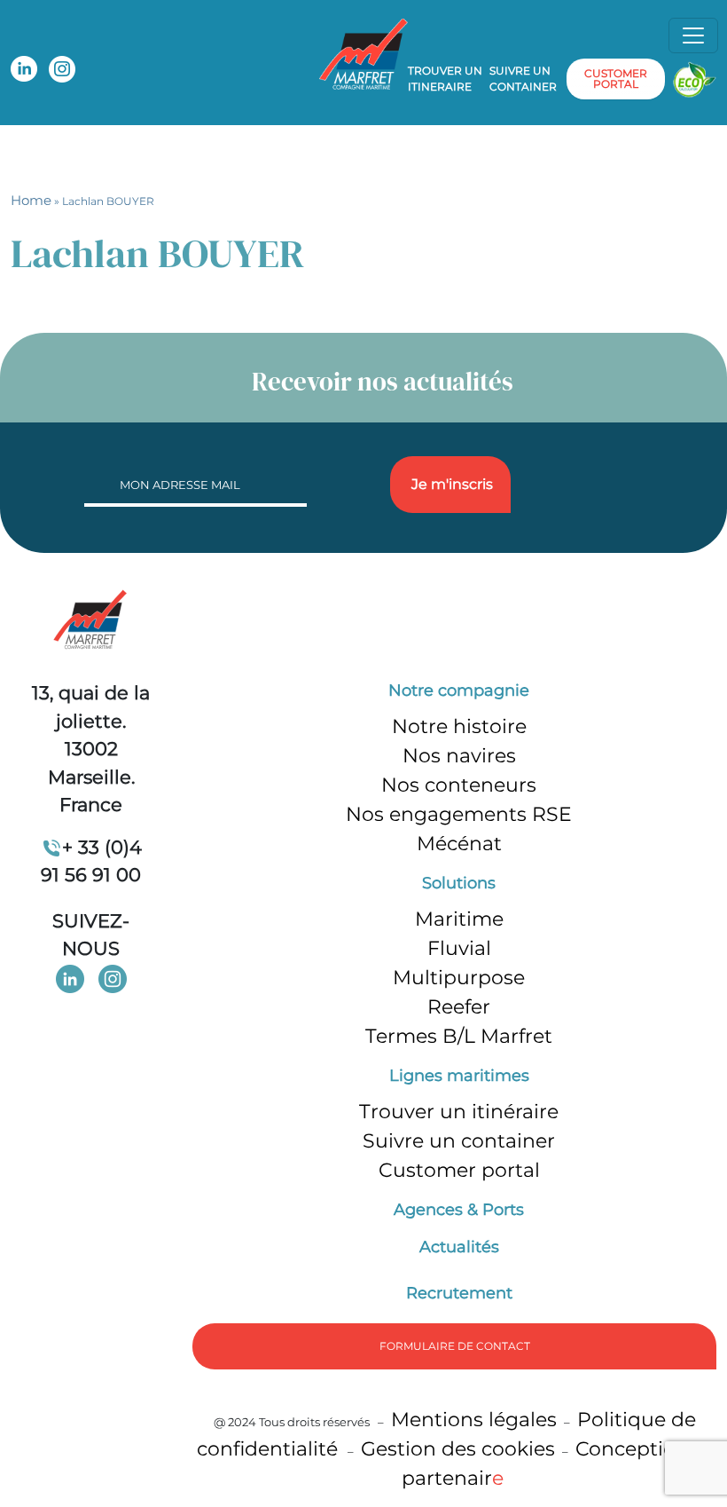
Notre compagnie (458, 690)
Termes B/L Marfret (458, 1036)
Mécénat (459, 844)
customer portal (615, 79)
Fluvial (459, 948)
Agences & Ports (459, 1209)
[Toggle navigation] (693, 35)
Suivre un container (523, 78)
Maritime (459, 919)
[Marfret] (363, 52)
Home (31, 200)
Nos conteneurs (458, 785)
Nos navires (459, 756)
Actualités (459, 1247)
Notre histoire (459, 726)
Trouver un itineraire (445, 78)
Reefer (458, 1007)
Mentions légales (474, 1420)
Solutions (459, 883)
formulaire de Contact (454, 1346)
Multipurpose (459, 978)
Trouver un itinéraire (459, 1112)
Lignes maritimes (459, 1075)
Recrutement (459, 1293)
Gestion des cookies (458, 1449)
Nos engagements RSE (459, 814)
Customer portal (459, 1170)
